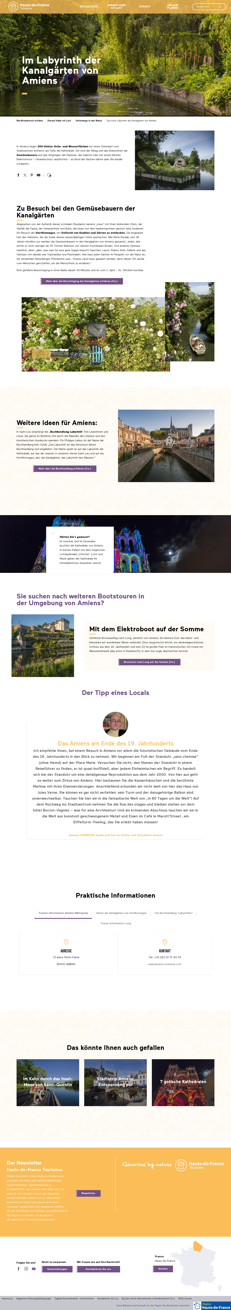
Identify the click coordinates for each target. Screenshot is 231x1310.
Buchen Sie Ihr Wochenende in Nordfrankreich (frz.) (148, 1299)
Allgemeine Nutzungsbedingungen (33, 1299)
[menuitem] (26, 7)
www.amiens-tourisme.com (164, 964)
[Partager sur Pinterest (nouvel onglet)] (31, 175)
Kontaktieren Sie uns (98, 1269)
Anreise (163, 1269)
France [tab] (159, 1256)
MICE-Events (185, 1299)
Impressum (7, 1299)
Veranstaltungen (57, 1269)
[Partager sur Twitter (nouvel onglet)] (25, 175)
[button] (209, 5)
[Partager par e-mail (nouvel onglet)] (38, 175)
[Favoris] (186, 7)
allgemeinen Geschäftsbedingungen (33, 1219)
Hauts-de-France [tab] (165, 1261)
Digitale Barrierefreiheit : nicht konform (74, 1299)
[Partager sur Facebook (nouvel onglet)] (18, 175)
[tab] (63, 913)
